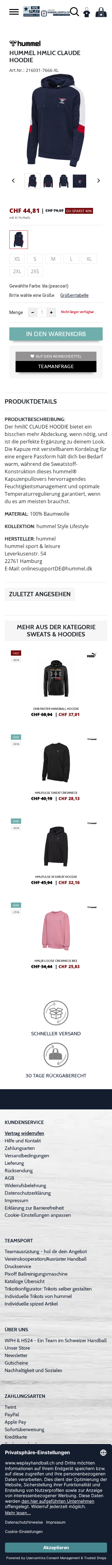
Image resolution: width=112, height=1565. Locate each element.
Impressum (16, 1200)
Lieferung (14, 1163)
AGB (9, 1178)
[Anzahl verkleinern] (32, 312)
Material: (17, 514)
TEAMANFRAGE (56, 366)
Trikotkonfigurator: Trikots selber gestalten (48, 1289)
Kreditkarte (16, 1437)
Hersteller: (20, 539)
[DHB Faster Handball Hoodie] (56, 686)
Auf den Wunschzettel (59, 356)
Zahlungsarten (20, 1148)
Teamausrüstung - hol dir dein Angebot (46, 1251)
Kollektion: (20, 526)
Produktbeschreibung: (35, 419)
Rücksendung (19, 1171)
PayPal (12, 1414)
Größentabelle (74, 295)
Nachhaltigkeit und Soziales (33, 1370)
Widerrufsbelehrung (25, 1185)
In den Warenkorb (56, 334)
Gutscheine (16, 1363)
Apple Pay (15, 1422)
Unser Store (17, 1348)
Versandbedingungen (27, 1156)
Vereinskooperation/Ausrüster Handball (45, 1259)
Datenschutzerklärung (28, 1193)
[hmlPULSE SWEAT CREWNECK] (56, 770)
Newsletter (16, 1355)
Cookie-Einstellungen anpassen (38, 1215)
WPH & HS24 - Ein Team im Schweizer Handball (56, 1340)
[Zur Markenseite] (24, 44)
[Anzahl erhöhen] (51, 312)
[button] (14, 11)
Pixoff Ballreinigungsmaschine (36, 1274)
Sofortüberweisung (24, 1429)
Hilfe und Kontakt (23, 1141)
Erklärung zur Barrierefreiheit (34, 1208)
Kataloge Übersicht (24, 1281)
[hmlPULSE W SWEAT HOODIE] (56, 854)
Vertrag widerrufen (24, 1133)
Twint (10, 1407)
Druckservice (18, 1266)
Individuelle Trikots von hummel (38, 1296)
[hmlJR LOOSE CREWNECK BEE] (56, 938)
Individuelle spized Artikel (31, 1304)
